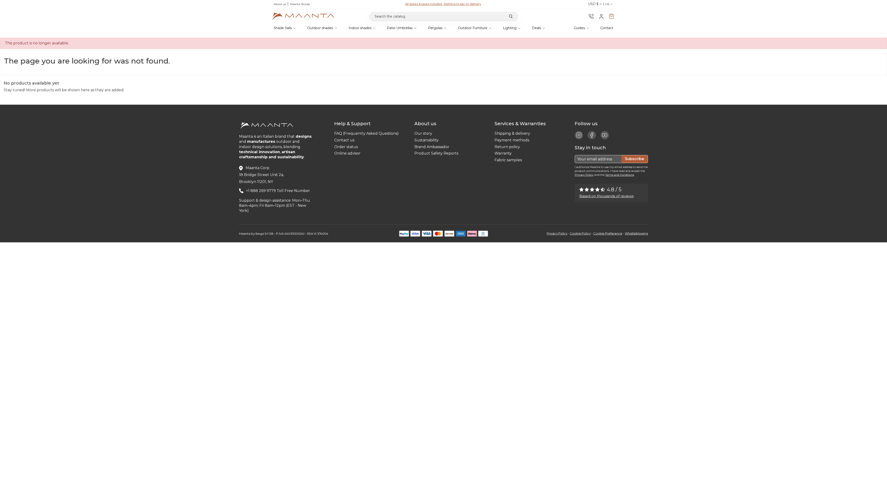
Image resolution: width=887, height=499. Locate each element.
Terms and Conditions (619, 174)
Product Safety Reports (436, 153)
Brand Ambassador (431, 147)
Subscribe (634, 159)
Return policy (507, 147)
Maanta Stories (300, 4)
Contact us (344, 140)
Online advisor (347, 153)
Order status (346, 147)
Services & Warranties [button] (521, 123)
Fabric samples (508, 160)
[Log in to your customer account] (601, 16)
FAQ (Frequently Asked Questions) (366, 133)
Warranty (503, 153)
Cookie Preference (607, 233)
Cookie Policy (580, 233)
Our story (423, 133)
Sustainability (426, 140)
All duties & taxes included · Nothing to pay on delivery (443, 4)
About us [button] (426, 123)
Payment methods (512, 140)
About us (280, 4)
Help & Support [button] (353, 123)
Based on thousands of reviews (606, 196)
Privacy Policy (584, 174)
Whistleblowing (636, 233)
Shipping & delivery (512, 133)
